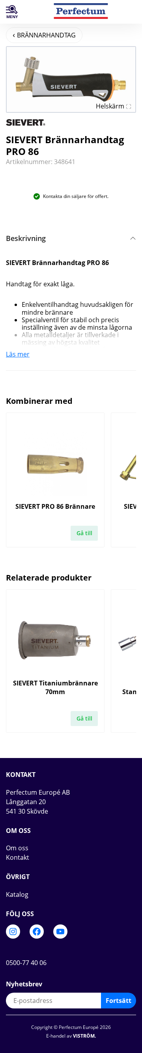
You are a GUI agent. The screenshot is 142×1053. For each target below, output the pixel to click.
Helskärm (110, 106)
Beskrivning (26, 238)
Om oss (17, 848)
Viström (84, 1035)
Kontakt (17, 857)
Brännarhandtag (46, 35)
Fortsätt (118, 1000)
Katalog (17, 894)
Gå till (84, 533)
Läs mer (18, 354)
